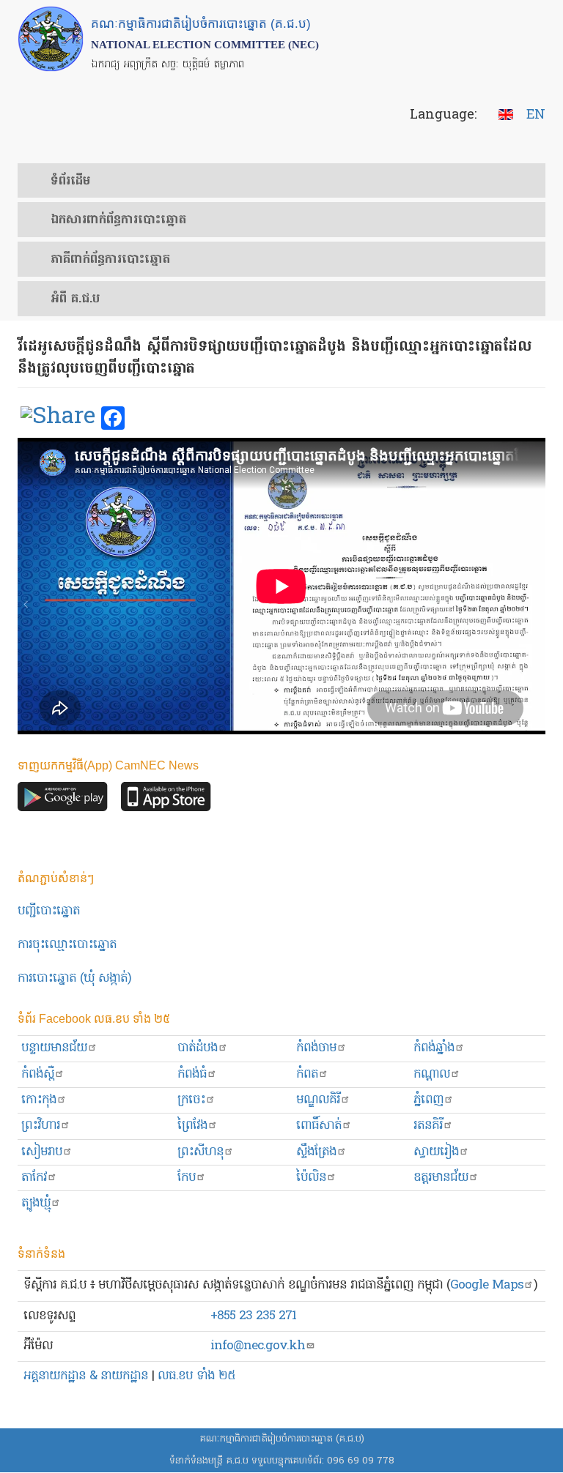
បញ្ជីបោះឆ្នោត (49, 911)
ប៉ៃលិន (311, 1177)
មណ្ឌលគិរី (318, 1100)
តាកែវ (34, 1177)
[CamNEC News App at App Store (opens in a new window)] (166, 800)
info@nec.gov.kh (257, 1346)
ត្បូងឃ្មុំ (36, 1203)
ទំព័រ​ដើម (70, 181)
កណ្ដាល (431, 1074)
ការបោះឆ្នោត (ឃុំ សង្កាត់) (74, 978)
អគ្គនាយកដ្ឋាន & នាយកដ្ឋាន (85, 1376)
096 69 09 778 (360, 1461)
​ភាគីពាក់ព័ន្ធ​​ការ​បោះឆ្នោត (110, 259)
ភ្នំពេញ (428, 1100)
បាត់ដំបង (197, 1048)
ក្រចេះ (191, 1100)
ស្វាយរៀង (436, 1152)
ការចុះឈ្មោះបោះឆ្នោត (67, 945)
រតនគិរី (428, 1125)
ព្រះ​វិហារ (40, 1125)
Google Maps (486, 1285)
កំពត (307, 1074)
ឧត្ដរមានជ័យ (440, 1177)
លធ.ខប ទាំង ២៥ (196, 1376)
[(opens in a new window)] (58, 418)
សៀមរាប (41, 1152)
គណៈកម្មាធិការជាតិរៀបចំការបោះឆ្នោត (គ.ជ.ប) (281, 1439)
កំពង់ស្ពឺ (37, 1074)
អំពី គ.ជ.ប (75, 299)
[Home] (51, 39)
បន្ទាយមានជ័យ (54, 1048)
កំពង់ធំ (192, 1074)
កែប (186, 1177)
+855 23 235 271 (253, 1316)
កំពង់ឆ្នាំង (434, 1048)
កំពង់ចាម (316, 1048)
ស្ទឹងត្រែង (316, 1152)
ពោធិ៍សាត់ (319, 1125)
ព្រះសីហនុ (200, 1152)
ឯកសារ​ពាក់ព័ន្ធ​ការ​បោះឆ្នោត (118, 220)
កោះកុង (38, 1100)
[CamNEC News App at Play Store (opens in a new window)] (63, 800)
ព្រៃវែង (192, 1125)
